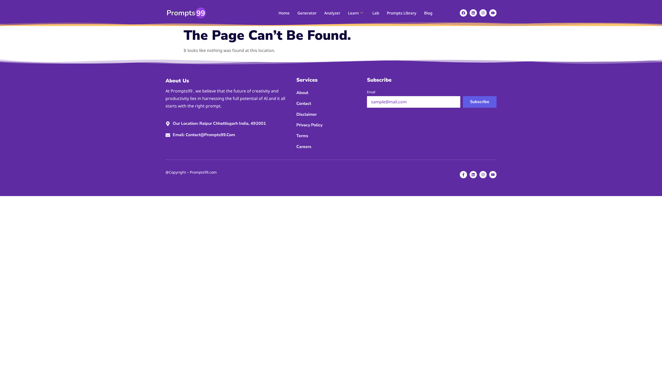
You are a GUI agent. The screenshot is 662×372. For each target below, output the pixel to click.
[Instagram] (483, 13)
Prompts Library (401, 13)
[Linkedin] (473, 13)
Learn (353, 13)
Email (371, 92)
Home (284, 13)
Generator (307, 13)
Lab (375, 13)
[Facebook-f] (463, 174)
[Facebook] (463, 13)
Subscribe (479, 102)
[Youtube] (492, 13)
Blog (428, 13)
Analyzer (332, 13)
